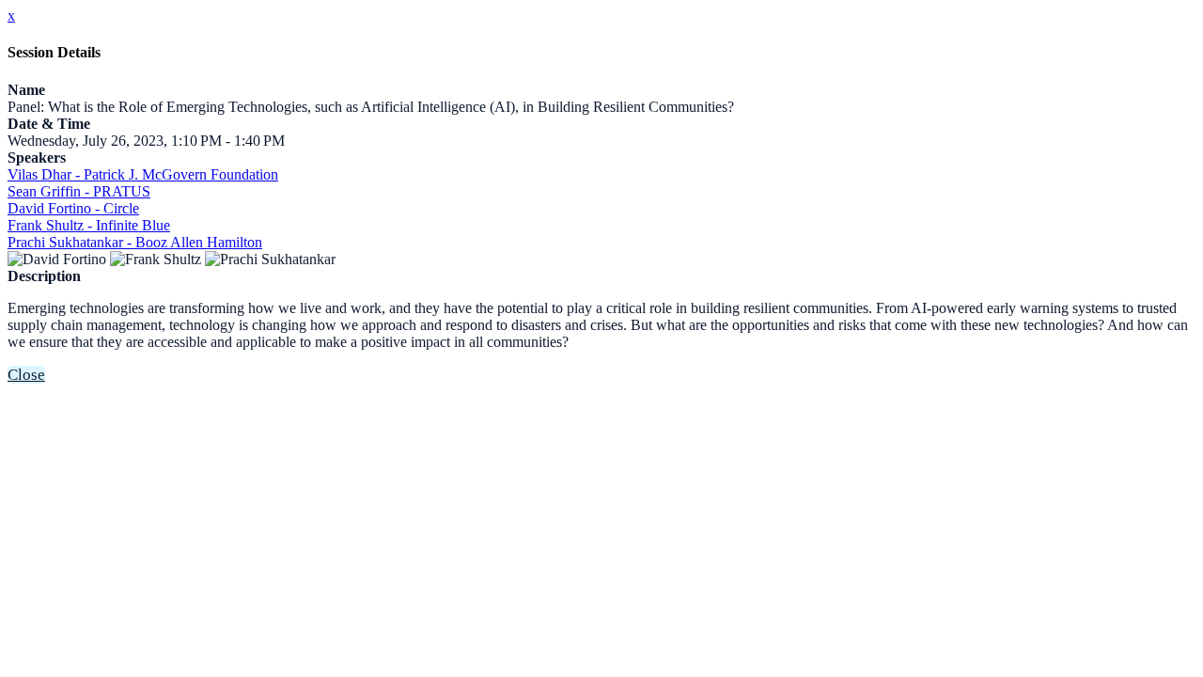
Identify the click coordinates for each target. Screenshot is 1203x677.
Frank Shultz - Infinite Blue (89, 225)
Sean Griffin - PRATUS (79, 191)
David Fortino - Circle (73, 208)
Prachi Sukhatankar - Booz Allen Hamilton (135, 242)
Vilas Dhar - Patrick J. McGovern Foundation (143, 174)
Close (26, 375)
